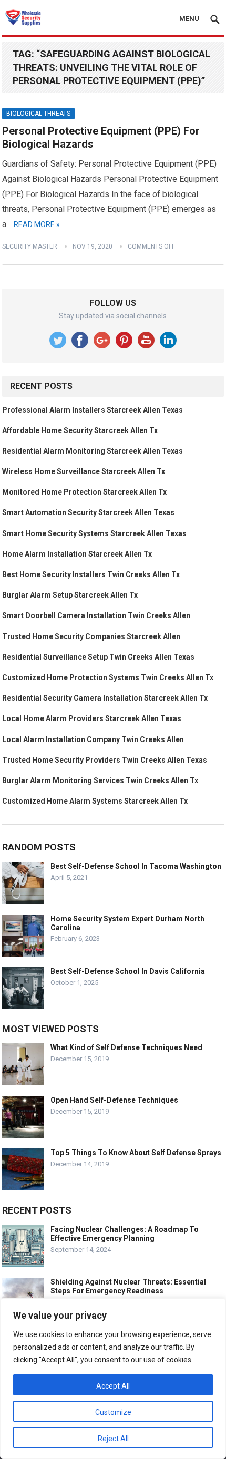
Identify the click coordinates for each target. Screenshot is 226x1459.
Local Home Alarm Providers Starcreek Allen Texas (91, 718)
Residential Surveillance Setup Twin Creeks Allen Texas (98, 657)
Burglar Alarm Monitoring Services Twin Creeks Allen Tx (100, 780)
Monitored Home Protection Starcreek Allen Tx (84, 492)
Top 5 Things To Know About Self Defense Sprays (135, 1152)
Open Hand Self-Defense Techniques (114, 1100)
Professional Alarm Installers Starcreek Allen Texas (92, 410)
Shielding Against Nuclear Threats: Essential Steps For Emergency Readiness (128, 1286)
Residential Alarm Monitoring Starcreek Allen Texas (92, 451)
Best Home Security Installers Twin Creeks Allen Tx (91, 574)
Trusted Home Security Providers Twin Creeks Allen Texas (104, 760)
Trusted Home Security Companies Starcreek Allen (91, 636)
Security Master (29, 246)
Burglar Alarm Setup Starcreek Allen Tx (70, 595)
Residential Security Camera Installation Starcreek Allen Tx (105, 698)
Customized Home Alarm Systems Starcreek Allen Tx (95, 801)
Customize (113, 1412)
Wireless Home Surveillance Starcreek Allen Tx (83, 471)
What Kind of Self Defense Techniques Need (126, 1047)
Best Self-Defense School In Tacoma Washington (135, 866)
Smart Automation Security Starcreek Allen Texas (88, 512)
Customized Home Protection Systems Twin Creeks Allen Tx (107, 677)
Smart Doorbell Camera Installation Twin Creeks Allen (96, 615)
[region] (113, 1378)
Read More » (37, 224)
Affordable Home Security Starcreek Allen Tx (80, 430)
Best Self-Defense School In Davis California (127, 971)
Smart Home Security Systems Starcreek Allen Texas (94, 533)
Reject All (113, 1438)
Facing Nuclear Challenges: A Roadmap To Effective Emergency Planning (124, 1233)
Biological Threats (38, 113)
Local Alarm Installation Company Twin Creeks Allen (93, 739)
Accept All (113, 1386)
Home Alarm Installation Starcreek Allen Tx (77, 554)
